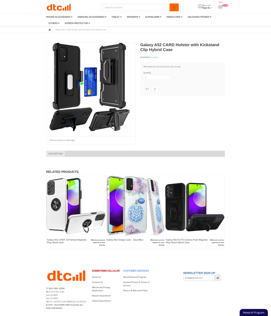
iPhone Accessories (58, 17)
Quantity (147, 73)
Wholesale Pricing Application (101, 289)
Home (49, 30)
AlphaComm (152, 17)
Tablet (116, 17)
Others (53, 23)
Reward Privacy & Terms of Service (136, 284)
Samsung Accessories (91, 17)
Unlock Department (101, 301)
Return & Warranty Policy (135, 290)
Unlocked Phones (199, 17)
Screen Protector (77, 23)
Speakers (133, 17)
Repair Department (101, 295)
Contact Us (97, 282)
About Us (96, 277)
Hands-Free (173, 17)
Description (55, 153)
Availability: (145, 57)
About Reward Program (134, 277)
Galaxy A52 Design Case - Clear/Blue (124, 239)
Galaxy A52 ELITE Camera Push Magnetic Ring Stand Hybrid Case (187, 241)
